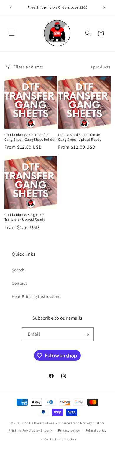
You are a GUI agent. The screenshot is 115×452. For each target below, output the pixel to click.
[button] (11, 33)
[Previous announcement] (10, 7)
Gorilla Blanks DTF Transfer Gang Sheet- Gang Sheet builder (30, 137)
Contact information (60, 439)
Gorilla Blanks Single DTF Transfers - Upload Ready (24, 217)
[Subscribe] (86, 334)
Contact (19, 283)
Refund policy (96, 430)
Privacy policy (69, 430)
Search (18, 270)
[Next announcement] (104, 7)
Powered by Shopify (37, 430)
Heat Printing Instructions (37, 296)
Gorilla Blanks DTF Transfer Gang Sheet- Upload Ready (79, 137)
